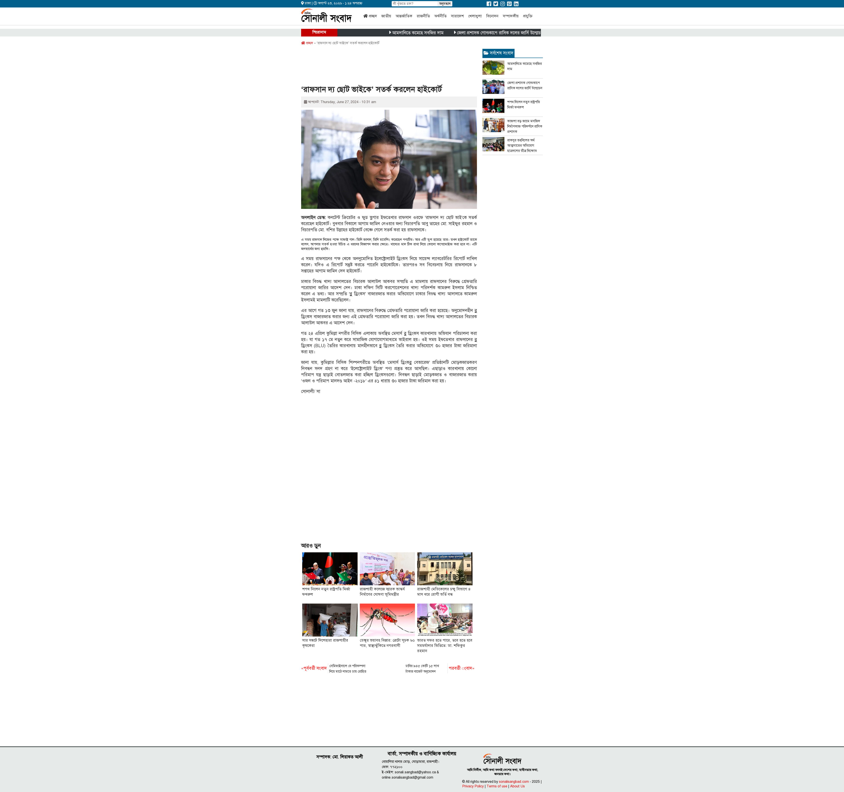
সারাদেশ (457, 16)
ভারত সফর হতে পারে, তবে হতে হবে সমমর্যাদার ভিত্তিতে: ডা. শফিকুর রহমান (444, 645)
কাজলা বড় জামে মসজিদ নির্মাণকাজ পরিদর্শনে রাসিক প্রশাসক (524, 126)
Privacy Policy (473, 786)
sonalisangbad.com (514, 781)
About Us (517, 786)
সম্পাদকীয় (511, 16)
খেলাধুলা (475, 16)
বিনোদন (492, 16)
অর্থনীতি (440, 16)
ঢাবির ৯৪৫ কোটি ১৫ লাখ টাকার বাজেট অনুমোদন (440, 669)
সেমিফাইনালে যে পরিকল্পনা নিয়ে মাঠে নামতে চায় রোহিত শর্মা (333, 669)
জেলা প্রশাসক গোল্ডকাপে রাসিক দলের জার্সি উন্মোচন (470, 33)
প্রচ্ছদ (373, 16)
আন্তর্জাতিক (404, 16)
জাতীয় (386, 16)
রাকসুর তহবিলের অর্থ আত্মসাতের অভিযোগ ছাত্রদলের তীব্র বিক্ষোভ (522, 145)
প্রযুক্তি (528, 16)
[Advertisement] (381, 67)
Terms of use (497, 786)
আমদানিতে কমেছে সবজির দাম (387, 33)
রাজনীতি (423, 16)
